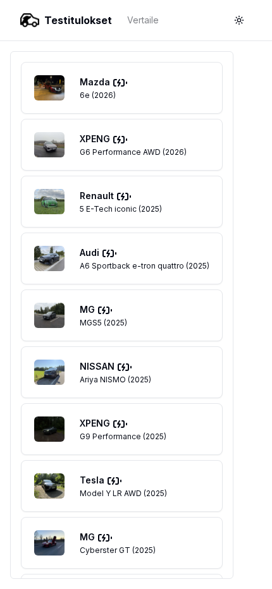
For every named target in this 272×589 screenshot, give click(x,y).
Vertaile (143, 20)
